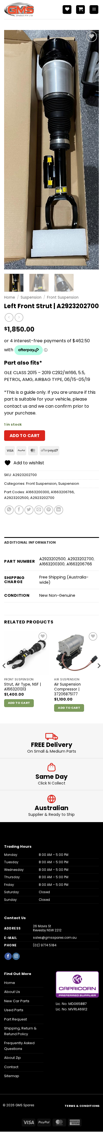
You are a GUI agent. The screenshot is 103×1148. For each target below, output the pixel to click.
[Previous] (13, 150)
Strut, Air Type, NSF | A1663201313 (22, 687)
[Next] (90, 150)
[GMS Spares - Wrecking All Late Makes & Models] (29, 9)
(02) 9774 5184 (44, 945)
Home (9, 297)
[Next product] (9, 317)
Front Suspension (63, 297)
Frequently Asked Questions (19, 1046)
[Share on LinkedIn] (58, 509)
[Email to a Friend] (38, 509)
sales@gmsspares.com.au (55, 937)
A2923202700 (42, 497)
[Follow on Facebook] (8, 956)
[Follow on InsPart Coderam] (16, 956)
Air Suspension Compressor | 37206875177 (67, 689)
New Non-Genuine (57, 595)
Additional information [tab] (30, 542)
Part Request (15, 1019)
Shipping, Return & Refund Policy (20, 1031)
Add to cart (25, 435)
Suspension (31, 297)
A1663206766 (62, 492)
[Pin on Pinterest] (48, 509)
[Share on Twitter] (29, 509)
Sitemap (11, 1076)
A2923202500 (16, 497)
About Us (12, 991)
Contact (11, 1067)
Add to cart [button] (19, 703)
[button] (80, 9)
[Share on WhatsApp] (9, 509)
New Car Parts (16, 1001)
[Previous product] (19, 317)
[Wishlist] (67, 9)
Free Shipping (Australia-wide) (63, 579)
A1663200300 (37, 492)
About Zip (12, 1057)
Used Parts (13, 1010)
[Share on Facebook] (19, 509)
